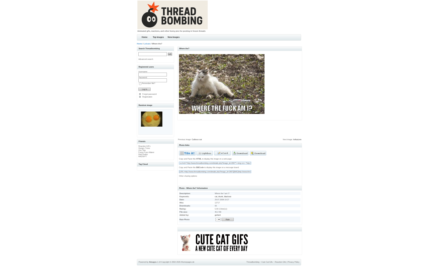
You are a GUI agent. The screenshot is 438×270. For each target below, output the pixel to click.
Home (144, 37)
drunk (220, 196)
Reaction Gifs (280, 262)
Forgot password (149, 94)
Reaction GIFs (144, 146)
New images (174, 37)
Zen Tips (142, 150)
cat (216, 196)
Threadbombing (252, 262)
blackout (227, 196)
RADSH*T (142, 156)
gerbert (218, 215)
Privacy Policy (293, 262)
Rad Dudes (143, 154)
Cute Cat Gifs (267, 262)
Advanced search (145, 59)
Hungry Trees (144, 148)
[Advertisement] (239, 130)
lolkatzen (297, 139)
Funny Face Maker (146, 152)
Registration (147, 97)
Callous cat (197, 139)
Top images (158, 37)
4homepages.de (187, 262)
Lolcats (147, 44)
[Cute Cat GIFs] (215, 252)
